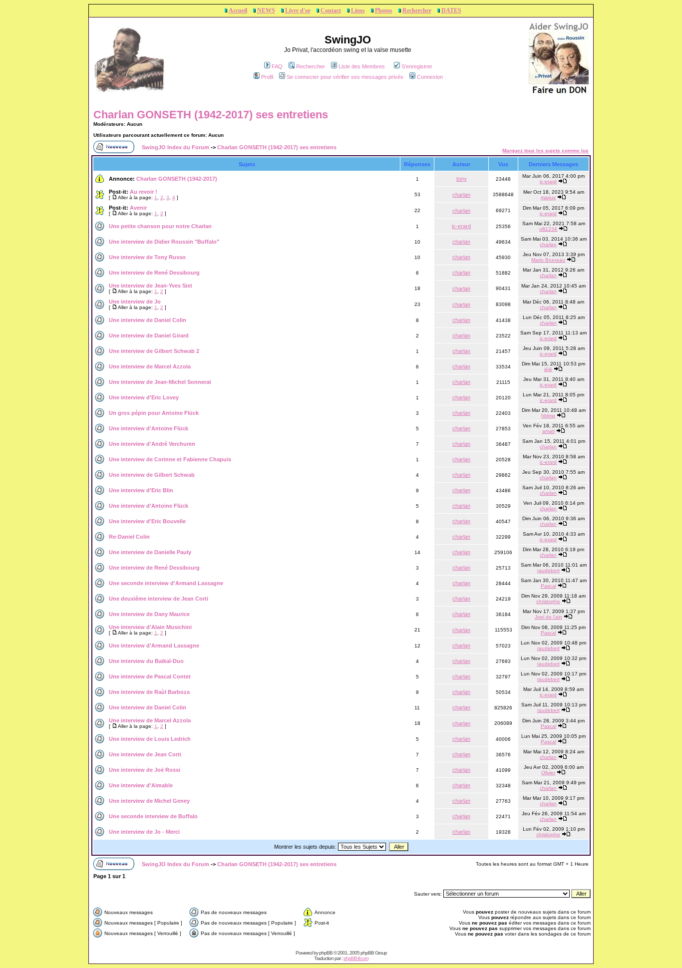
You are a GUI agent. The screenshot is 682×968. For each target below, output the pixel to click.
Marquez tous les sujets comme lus (545, 150)
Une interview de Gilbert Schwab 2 (154, 351)
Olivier (548, 772)
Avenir (138, 208)
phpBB (326, 953)
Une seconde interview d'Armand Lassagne (166, 583)
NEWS (266, 10)
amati (548, 431)
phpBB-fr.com (355, 958)
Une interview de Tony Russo (147, 257)
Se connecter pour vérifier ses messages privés (345, 77)
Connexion (430, 77)
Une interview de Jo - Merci (144, 832)
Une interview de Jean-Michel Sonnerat (160, 382)
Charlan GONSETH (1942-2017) (176, 179)
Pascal (548, 586)
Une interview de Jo (135, 302)
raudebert (548, 570)
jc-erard (548, 181)
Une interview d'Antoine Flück (148, 428)
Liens (358, 10)
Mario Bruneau (548, 260)
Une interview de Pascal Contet (150, 676)
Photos (383, 10)
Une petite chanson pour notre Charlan (160, 226)
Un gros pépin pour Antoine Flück (154, 413)
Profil (267, 77)
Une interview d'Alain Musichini (150, 627)
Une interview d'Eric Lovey (144, 397)
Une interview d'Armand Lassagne (154, 645)
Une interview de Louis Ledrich (150, 739)
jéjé (548, 369)
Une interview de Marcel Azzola (150, 366)
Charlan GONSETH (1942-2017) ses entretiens (210, 114)
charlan (461, 195)
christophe (548, 601)
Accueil (238, 10)
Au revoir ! (143, 192)
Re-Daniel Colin (129, 537)
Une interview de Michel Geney (149, 801)
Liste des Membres (362, 66)
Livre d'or (298, 10)
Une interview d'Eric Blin (141, 490)
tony (461, 179)
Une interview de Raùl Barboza (149, 692)
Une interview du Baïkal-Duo (146, 661)
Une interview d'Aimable (141, 785)
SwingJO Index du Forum (175, 147)
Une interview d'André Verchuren (152, 444)
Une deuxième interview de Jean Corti (158, 599)
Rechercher (416, 10)
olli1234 (548, 229)
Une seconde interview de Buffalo (153, 816)
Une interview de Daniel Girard (149, 335)
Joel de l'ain (548, 617)
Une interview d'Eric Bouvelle (147, 521)
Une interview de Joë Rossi (144, 770)
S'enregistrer (416, 66)
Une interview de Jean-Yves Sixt (150, 286)
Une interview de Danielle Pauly (150, 552)
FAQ (277, 66)
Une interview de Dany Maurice (149, 614)
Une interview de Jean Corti (145, 754)
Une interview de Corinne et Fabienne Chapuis (170, 459)
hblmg (548, 415)
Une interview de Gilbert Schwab (152, 475)
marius (548, 197)
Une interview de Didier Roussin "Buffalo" (164, 242)
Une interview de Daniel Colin (147, 320)
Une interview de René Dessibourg (154, 273)
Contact (331, 10)
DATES (451, 10)
